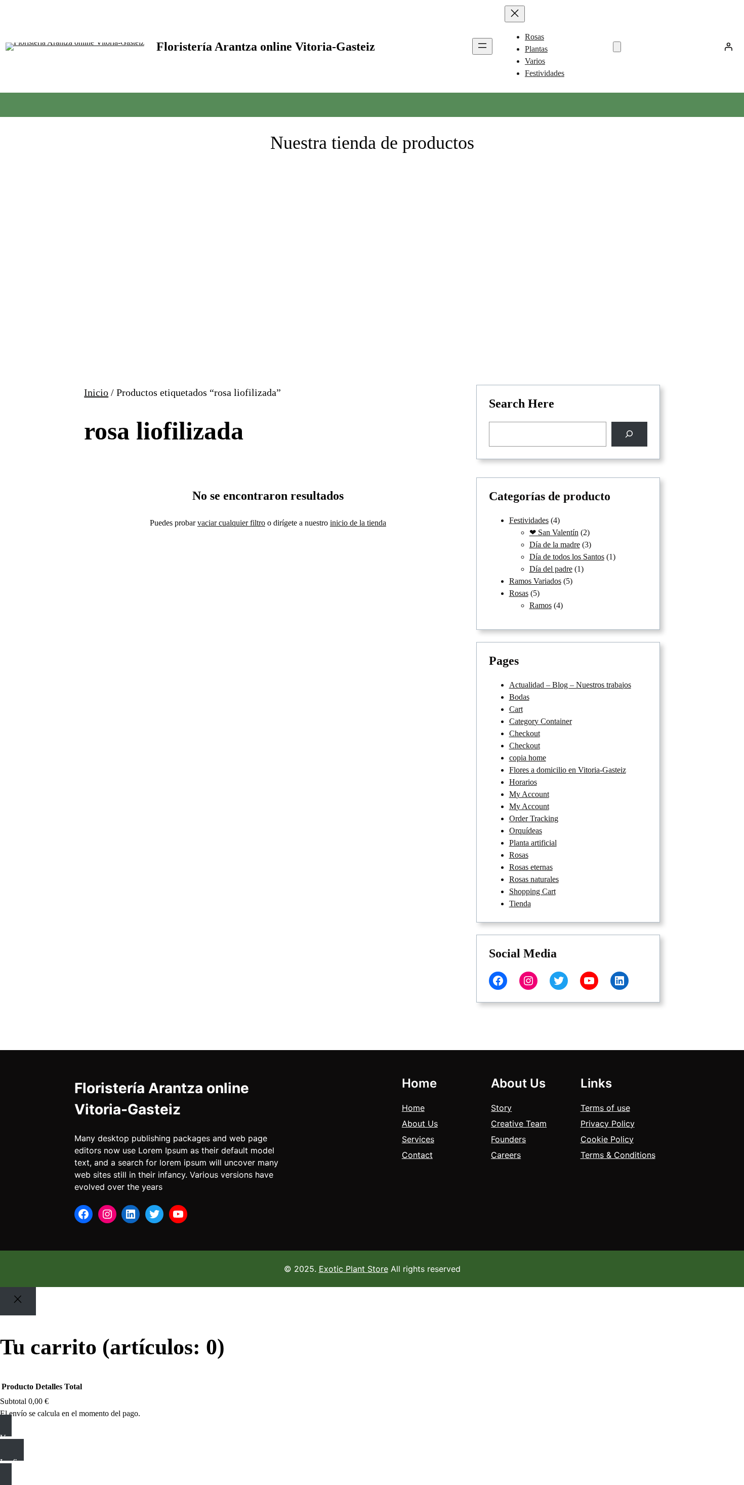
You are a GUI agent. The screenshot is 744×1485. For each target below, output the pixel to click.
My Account (529, 794)
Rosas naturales (534, 879)
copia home (527, 757)
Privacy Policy (608, 1123)
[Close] (18, 1301)
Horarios (523, 782)
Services (418, 1139)
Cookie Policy (607, 1139)
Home (413, 1108)
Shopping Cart (532, 891)
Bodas (519, 697)
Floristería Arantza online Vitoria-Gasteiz (265, 46)
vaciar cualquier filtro (231, 522)
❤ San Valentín (553, 532)
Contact (417, 1155)
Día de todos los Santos (566, 556)
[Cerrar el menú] (515, 14)
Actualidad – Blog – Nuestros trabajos (570, 684)
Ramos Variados (535, 581)
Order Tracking (533, 818)
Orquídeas (525, 830)
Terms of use (605, 1108)
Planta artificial (533, 842)
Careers (506, 1155)
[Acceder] (728, 46)
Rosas (518, 593)
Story (501, 1108)
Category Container (540, 721)
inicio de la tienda (358, 522)
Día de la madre (554, 544)
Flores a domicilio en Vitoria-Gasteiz (567, 770)
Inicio (96, 392)
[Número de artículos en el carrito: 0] (617, 47)
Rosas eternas (531, 867)
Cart (516, 709)
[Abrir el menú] (482, 46)
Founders (508, 1139)
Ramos (540, 605)
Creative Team (519, 1123)
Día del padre (550, 569)
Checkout (524, 733)
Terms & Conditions (618, 1155)
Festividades (529, 520)
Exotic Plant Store (353, 1269)
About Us (420, 1123)
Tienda (520, 903)
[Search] (629, 434)
